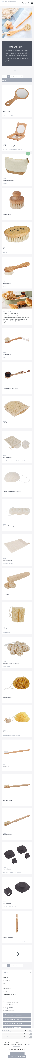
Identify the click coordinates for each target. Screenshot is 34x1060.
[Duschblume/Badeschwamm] (17, 649)
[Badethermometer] (17, 923)
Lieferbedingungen (9, 986)
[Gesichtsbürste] (17, 200)
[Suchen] (23, 3)
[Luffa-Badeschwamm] (17, 614)
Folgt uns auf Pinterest (14, 1019)
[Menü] (32, 3)
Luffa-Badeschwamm (9, 629)
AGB (4, 983)
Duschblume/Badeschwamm (11, 663)
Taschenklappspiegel (9, 146)
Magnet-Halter (7, 869)
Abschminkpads (7, 457)
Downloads (6, 980)
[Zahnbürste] (17, 752)
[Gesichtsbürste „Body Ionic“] (17, 374)
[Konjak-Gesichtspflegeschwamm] (17, 477)
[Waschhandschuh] (17, 546)
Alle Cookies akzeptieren (17, 1056)
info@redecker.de (9, 1008)
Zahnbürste (6, 766)
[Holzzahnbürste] (17, 786)
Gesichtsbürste (7, 214)
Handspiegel (6, 111)
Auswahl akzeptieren (17, 1053)
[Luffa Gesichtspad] (17, 409)
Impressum (6, 991)
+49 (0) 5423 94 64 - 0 (11, 1007)
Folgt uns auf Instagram (14, 1015)
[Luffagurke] (17, 580)
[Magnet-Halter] (17, 855)
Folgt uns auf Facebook (14, 1023)
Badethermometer (8, 937)
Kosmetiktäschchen (8, 180)
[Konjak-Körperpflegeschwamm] (17, 511)
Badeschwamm (7, 697)
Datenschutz (7, 988)
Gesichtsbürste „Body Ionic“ (10, 388)
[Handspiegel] (17, 97)
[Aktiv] (30, 1030)
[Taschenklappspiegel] (17, 131)
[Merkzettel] (26, 3)
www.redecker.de (9, 1010)
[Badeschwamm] (17, 683)
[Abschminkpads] (17, 443)
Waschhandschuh (8, 560)
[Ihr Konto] (28, 3)
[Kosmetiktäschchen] (17, 166)
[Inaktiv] (30, 1034)
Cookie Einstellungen (10, 994)
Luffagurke (6, 594)
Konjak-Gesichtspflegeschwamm (12, 491)
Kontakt (5, 977)
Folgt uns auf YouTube (14, 1027)
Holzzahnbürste (7, 800)
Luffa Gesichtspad (8, 423)
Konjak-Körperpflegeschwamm (11, 526)
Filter (18, 71)
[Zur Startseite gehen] (9, 3)
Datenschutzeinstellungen (17, 1049)
